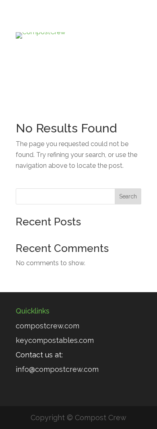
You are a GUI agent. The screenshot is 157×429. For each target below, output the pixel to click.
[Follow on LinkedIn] (70, 57)
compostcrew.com (47, 326)
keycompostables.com (55, 340)
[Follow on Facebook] (54, 57)
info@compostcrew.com (57, 369)
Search (128, 196)
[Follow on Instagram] (102, 57)
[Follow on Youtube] (86, 57)
